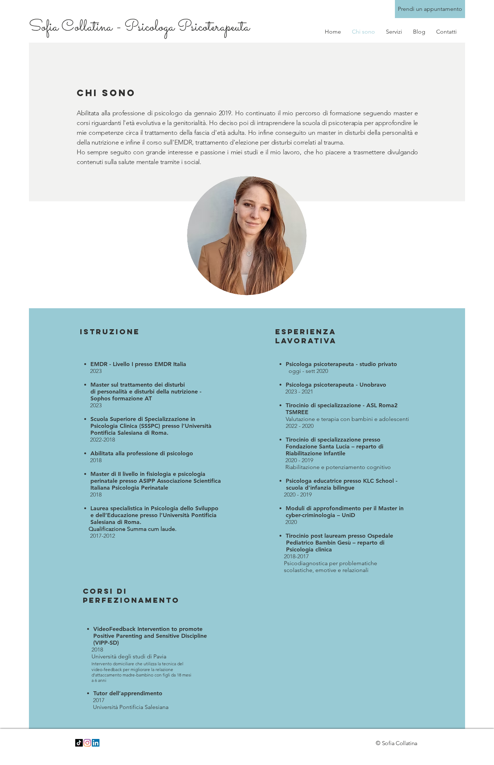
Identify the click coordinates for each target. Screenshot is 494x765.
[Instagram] (87, 743)
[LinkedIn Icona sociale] (95, 743)
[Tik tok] (79, 743)
